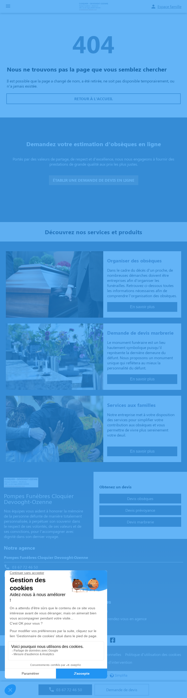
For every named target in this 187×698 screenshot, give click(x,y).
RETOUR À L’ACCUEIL (93, 98)
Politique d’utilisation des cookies (153, 654)
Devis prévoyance (140, 510)
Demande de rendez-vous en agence (116, 618)
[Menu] (8, 6)
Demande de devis (121, 689)
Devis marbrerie (140, 521)
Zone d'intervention (115, 662)
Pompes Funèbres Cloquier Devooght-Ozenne (46, 557)
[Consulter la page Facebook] (112, 640)
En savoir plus (142, 307)
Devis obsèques (140, 498)
